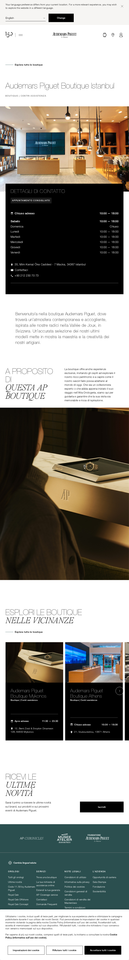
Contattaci (41, 899)
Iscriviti (102, 807)
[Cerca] (105, 35)
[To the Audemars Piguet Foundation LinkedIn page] (97, 838)
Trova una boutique (46, 877)
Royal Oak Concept (18, 904)
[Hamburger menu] (20, 35)
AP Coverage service (47, 894)
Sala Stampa (99, 881)
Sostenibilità (99, 891)
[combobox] (26, 17)
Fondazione (99, 886)
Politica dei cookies (74, 886)
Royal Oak (13, 894)
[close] (122, 6)
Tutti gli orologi (16, 877)
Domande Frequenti (46, 904)
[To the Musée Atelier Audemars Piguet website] (64, 838)
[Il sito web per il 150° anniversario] (9, 35)
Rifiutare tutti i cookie (64, 950)
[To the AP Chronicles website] (32, 838)
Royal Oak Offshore (18, 899)
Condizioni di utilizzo (75, 877)
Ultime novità (15, 881)
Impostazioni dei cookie (26, 950)
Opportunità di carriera (104, 877)
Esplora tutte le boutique (29, 64)
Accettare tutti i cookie (103, 950)
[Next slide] (120, 691)
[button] (105, 35)
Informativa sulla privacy (76, 881)
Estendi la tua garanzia (48, 890)
